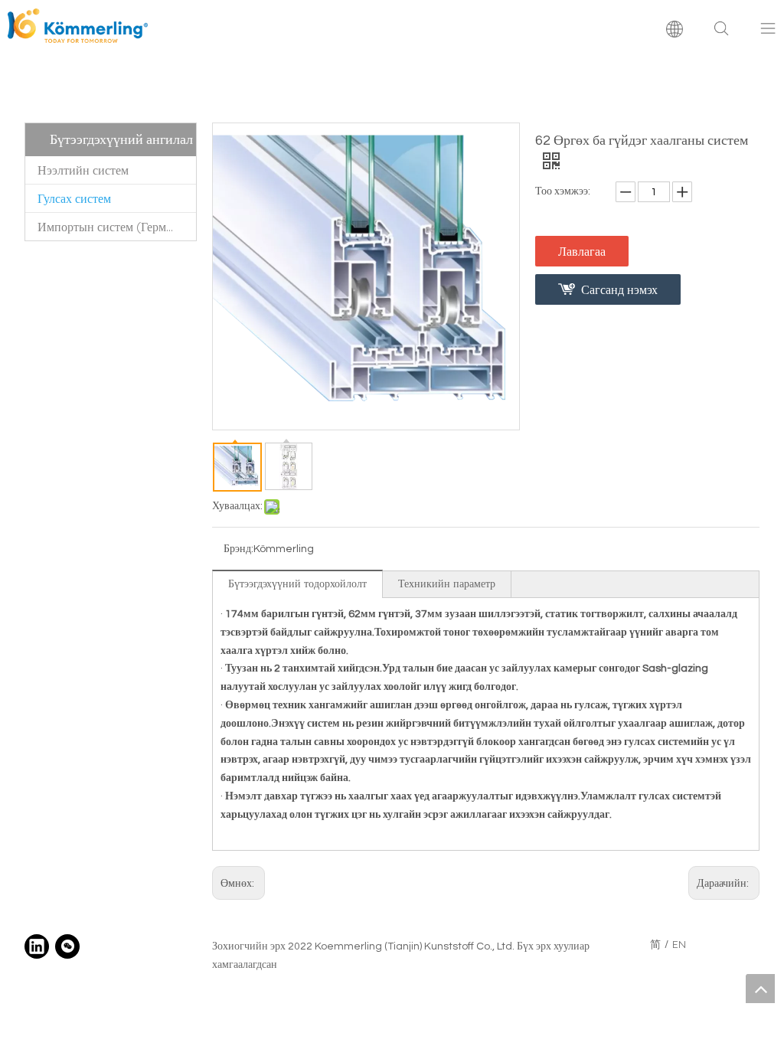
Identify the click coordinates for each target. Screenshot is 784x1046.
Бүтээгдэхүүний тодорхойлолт (297, 583)
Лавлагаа (582, 251)
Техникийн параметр (446, 583)
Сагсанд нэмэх (619, 289)
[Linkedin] (36, 946)
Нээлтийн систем (83, 170)
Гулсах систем (74, 198)
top (760, 988)
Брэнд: (238, 549)
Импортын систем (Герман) (110, 226)
